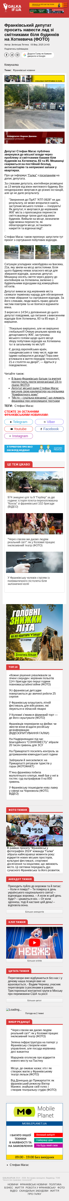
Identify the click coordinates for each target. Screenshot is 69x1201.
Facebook (50, 429)
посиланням (47, 175)
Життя (19, 1187)
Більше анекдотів (34, 912)
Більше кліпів (34, 961)
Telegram (19, 422)
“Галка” (32, 175)
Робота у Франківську (41, 1187)
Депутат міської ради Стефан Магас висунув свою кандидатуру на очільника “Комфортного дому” (38, 391)
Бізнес (8, 1187)
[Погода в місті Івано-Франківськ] (34, 1009)
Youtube (20, 429)
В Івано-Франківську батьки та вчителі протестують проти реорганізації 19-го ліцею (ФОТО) (37, 381)
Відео (14, 1190)
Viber (50, 422)
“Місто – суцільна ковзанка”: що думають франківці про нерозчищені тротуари (38, 399)
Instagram (19, 436)
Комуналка (11, 64)
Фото (61, 1187)
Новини (13, 1184)
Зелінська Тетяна (20, 44)
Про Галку (34, 1194)
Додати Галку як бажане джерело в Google (39, 54)
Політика (55, 1184)
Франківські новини (24, 70)
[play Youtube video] (34, 943)
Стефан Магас (24, 405)
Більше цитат (34, 1000)
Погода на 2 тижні (34, 1013)
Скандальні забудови (33, 1190)
